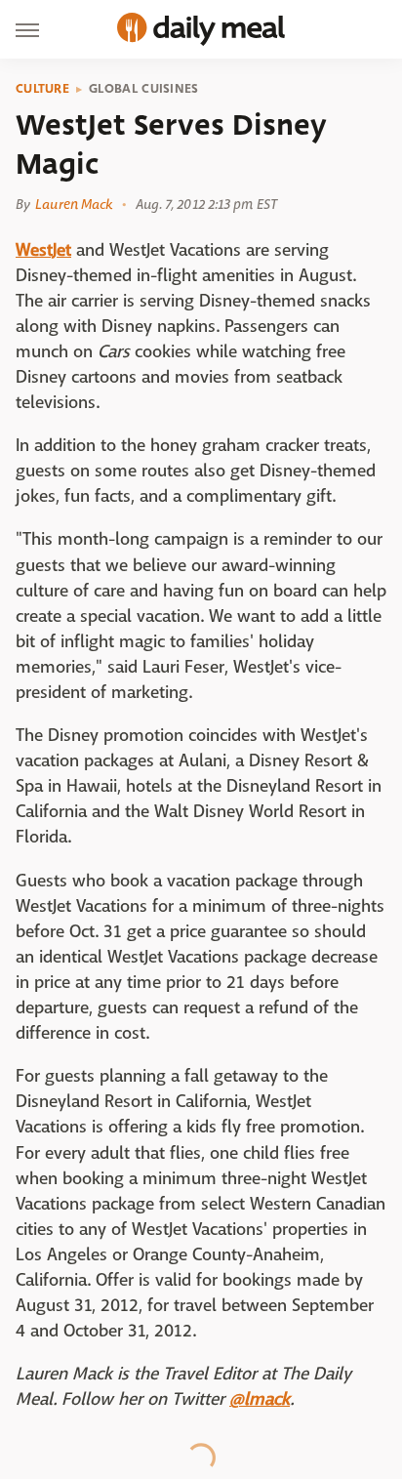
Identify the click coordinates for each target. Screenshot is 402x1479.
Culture (42, 89)
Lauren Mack (73, 204)
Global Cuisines (144, 89)
